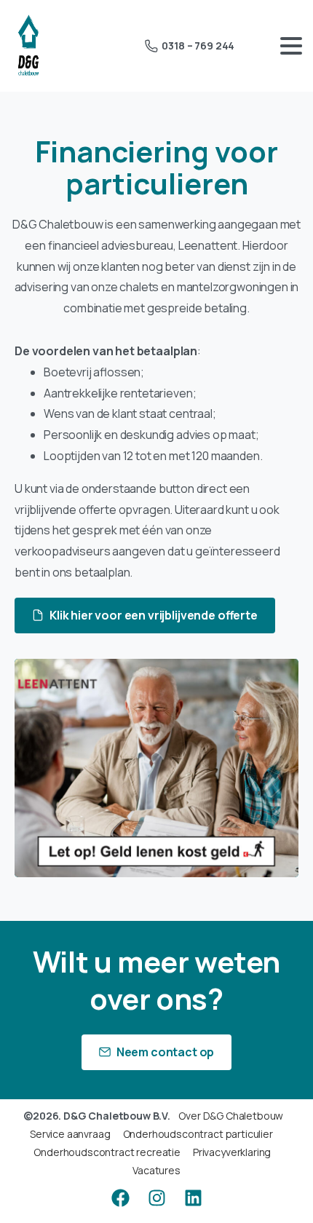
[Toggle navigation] (291, 45)
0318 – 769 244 (198, 45)
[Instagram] (156, 1197)
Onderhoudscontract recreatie (107, 1152)
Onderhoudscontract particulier (198, 1134)
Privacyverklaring (232, 1152)
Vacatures (156, 1170)
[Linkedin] (193, 1197)
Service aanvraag (70, 1134)
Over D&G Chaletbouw (230, 1116)
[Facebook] (120, 1197)
